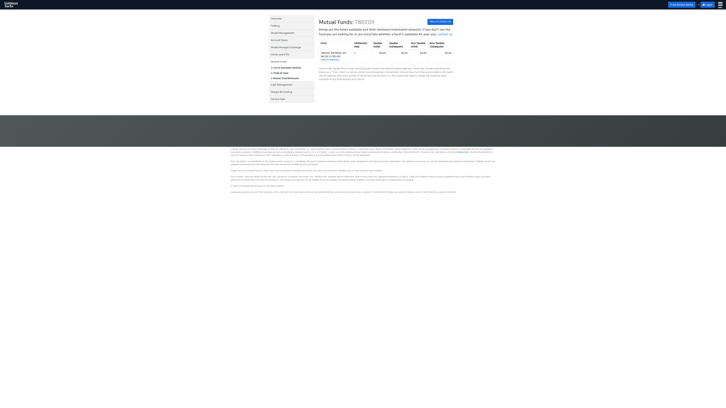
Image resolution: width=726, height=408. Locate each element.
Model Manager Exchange (286, 47)
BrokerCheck (463, 152)
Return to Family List (440, 21)
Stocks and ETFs (280, 54)
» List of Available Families (286, 67)
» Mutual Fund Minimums (285, 78)
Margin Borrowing (281, 92)
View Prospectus (330, 59)
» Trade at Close (280, 73)
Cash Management (281, 84)
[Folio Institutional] (9, 4)
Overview (276, 18)
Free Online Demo (681, 4)
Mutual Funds (279, 61)
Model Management (282, 33)
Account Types (279, 40)
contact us (444, 34)
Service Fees (278, 99)
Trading (275, 25)
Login (708, 4)
